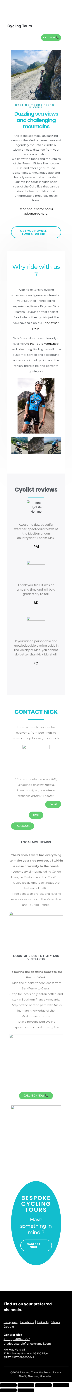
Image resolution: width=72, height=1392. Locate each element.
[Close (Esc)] (61, 1385)
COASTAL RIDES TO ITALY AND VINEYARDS (36, 957)
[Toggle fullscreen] (26, 1385)
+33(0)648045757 (17, 1339)
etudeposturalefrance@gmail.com (27, 1343)
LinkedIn (43, 1322)
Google (9, 1326)
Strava (55, 1322)
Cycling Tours (33, 343)
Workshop (51, 343)
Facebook (27, 1322)
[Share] (43, 1385)
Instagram (11, 1322)
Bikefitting (25, 349)
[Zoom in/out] (8, 1385)
